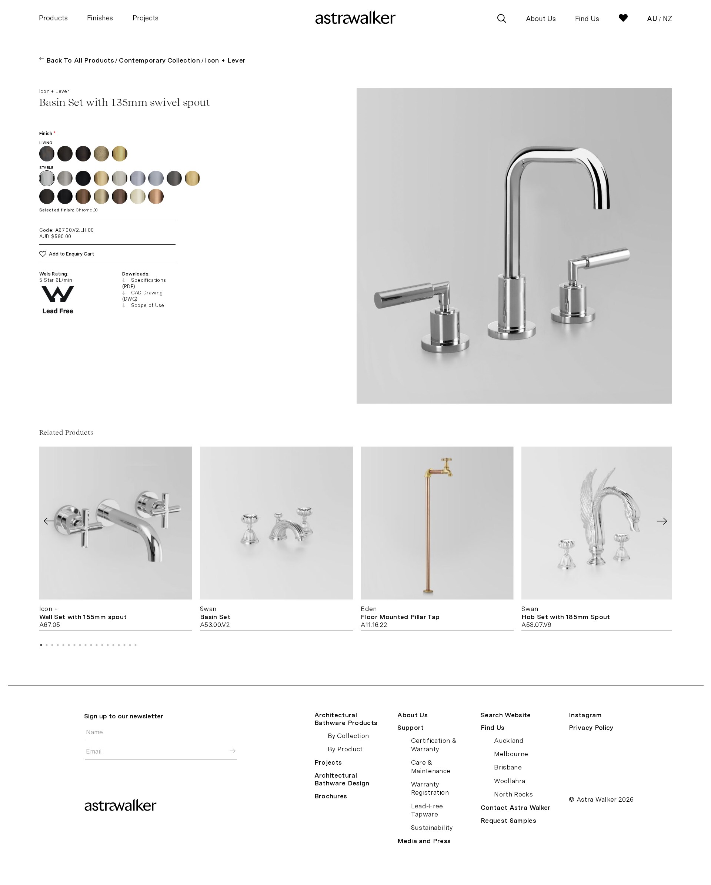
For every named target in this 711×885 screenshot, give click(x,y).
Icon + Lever (225, 60)
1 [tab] (41, 645)
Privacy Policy (591, 727)
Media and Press (424, 841)
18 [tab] (135, 645)
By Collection (348, 735)
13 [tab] (108, 645)
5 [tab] (63, 645)
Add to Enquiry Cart (71, 254)
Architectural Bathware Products (346, 719)
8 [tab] (80, 645)
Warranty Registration (430, 788)
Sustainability (432, 827)
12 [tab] (102, 645)
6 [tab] (69, 645)
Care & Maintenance (431, 766)
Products (53, 18)
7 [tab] (74, 645)
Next (662, 521)
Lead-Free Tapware (427, 810)
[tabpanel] (115, 539)
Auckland (509, 740)
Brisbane (508, 767)
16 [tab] (124, 645)
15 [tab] (119, 645)
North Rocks (513, 794)
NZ (667, 18)
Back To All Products (80, 60)
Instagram (585, 715)
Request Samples (508, 820)
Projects (145, 18)
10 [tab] (91, 645)
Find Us (587, 18)
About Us (541, 18)
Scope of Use (147, 305)
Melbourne (511, 754)
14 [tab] (113, 645)
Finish (47, 133)
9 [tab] (85, 645)
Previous (49, 521)
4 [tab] (58, 645)
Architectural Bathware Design (342, 779)
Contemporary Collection (159, 60)
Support (410, 727)
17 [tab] (130, 645)
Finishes (100, 18)
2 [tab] (47, 645)
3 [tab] (52, 645)
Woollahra (509, 781)
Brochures (330, 796)
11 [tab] (97, 645)
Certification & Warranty (434, 745)
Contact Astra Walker (516, 807)
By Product (345, 749)
